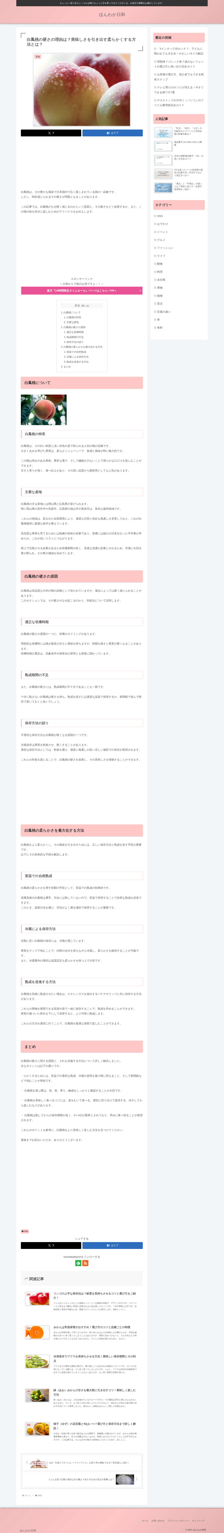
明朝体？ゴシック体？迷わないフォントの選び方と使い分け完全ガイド (179, 64)
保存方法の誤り (75, 342)
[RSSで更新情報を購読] (85, 1263)
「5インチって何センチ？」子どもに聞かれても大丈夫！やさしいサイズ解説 (178, 51)
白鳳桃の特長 (74, 317)
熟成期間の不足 (75, 337)
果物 (26, 1231)
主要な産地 (73, 322)
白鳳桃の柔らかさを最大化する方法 (83, 346)
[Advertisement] (82, 163)
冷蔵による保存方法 (78, 356)
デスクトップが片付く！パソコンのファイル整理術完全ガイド (179, 103)
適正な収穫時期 (75, 332)
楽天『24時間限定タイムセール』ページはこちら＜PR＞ (82, 290)
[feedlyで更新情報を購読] (78, 1263)
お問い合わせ (157, 1520)
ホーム (145, 1520)
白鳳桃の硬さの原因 (74, 327)
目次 (77, 305)
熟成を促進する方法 (78, 361)
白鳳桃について (72, 312)
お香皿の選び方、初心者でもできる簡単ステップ (179, 77)
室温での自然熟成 (76, 351)
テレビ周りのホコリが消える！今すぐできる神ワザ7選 (179, 90)
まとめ (67, 366)
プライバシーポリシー (178, 1520)
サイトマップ (198, 1520)
